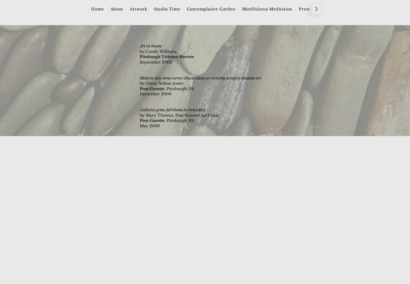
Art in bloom (151, 46)
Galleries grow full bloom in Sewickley (172, 109)
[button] (117, 9)
